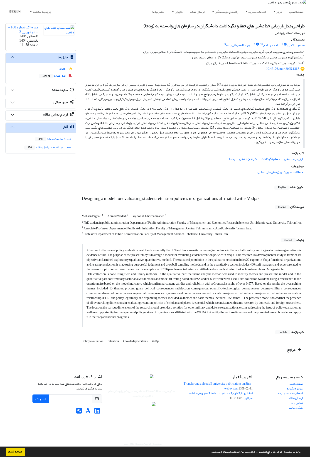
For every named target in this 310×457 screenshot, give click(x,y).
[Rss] (79, 412)
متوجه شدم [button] (15, 451)
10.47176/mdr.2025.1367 (282, 69)
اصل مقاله (54, 76)
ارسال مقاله (197, 12)
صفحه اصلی (296, 12)
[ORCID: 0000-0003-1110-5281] (257, 44)
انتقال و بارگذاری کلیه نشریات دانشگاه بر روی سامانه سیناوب (221, 395)
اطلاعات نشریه (257, 12)
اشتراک (40, 398)
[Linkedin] (97, 412)
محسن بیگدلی (296, 45)
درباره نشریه (295, 388)
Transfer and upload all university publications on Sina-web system (218, 386)
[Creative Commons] (142, 407)
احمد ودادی (270, 45)
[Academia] (88, 412)
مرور (279, 12)
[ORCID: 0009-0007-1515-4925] (285, 44)
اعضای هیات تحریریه (290, 393)
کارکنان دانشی (248, 159)
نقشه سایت (296, 407)
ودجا (232, 159)
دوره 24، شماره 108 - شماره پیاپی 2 (23, 29)
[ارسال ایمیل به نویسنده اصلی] (261, 44)
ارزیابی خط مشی (293, 159)
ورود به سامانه (42, 12)
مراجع (291, 349)
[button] (210, 452)
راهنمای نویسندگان (226, 12)
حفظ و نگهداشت (270, 159)
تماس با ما (158, 12)
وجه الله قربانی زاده (238, 45)
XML (62, 69)
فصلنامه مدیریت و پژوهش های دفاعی (280, 172)
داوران (179, 12)
